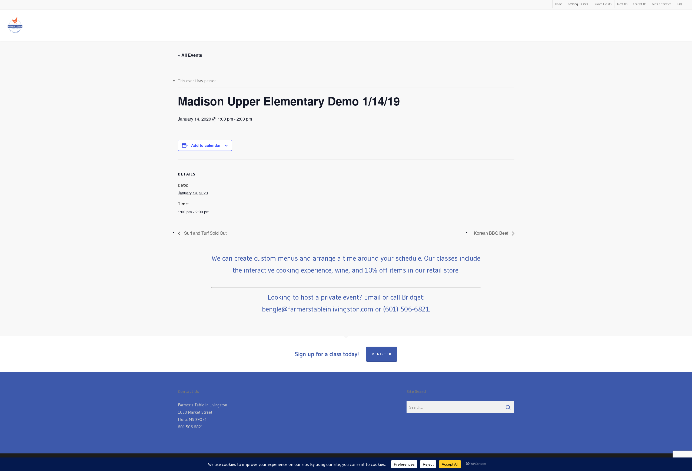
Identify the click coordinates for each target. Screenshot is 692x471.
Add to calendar (206, 145)
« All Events (190, 55)
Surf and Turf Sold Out (205, 233)
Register (382, 354)
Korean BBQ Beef (491, 233)
